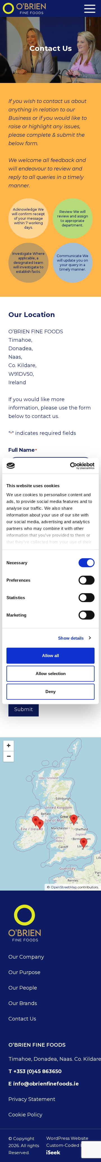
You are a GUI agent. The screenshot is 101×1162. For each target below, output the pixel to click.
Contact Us (22, 1019)
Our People (22, 988)
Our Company (26, 957)
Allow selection (51, 673)
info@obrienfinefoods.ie (46, 1084)
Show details (71, 637)
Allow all (50, 655)
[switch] (87, 580)
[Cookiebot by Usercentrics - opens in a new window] (71, 465)
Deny (50, 691)
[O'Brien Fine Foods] (24, 8)
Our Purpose (24, 972)
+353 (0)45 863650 (37, 1071)
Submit (23, 709)
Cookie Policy (25, 1115)
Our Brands (22, 1003)
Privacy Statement (31, 1099)
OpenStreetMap (64, 887)
